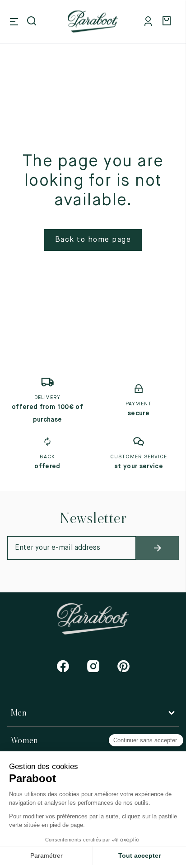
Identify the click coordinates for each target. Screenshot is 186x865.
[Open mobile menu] (14, 22)
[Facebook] (63, 666)
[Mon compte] (149, 21)
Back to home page (93, 240)
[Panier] (168, 21)
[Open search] (32, 22)
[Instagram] (93, 666)
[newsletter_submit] (157, 548)
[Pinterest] (123, 666)
